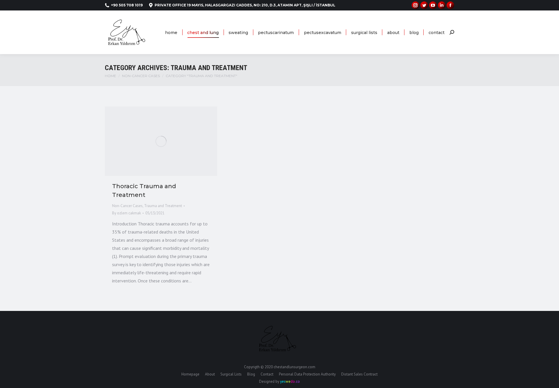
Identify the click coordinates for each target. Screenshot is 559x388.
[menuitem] (171, 32)
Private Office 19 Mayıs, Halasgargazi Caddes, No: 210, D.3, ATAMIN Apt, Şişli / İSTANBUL (245, 5)
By (126, 213)
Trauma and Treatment (163, 205)
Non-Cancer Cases (127, 205)
